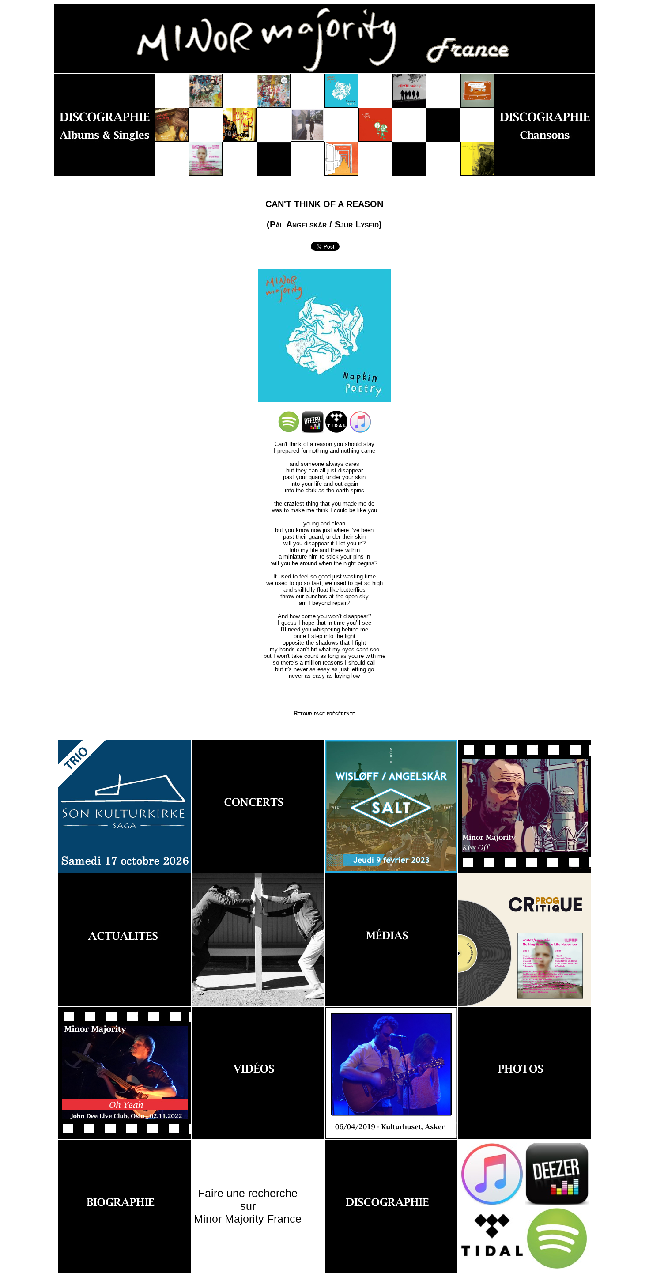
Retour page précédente (324, 713)
